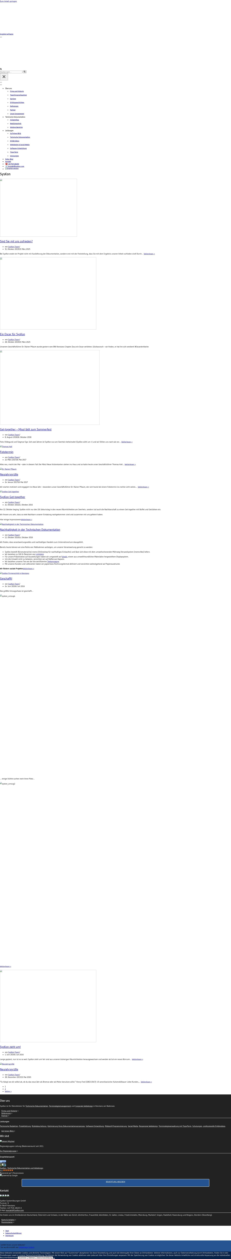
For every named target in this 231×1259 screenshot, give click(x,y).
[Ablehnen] (54, 1202)
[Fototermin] (6, 390)
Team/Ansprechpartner (18, 39)
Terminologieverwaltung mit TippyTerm (175, 1070)
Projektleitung (25, 1070)
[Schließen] (4, 20)
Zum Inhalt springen (8, 1)
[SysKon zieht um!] (48, 985)
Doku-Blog (9, 103)
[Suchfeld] (1, 13)
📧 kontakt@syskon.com (14, 111)
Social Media (133, 1070)
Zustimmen (22, 1202)
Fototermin (6, 396)
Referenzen (14, 50)
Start (7, 1175)
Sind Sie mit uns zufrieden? (16, 185)
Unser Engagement (17, 58)
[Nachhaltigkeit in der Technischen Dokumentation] (21, 468)
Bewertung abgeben (115, 1126)
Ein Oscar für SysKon (12, 278)
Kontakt (8, 106)
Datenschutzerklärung (13, 1177)
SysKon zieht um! (10, 991)
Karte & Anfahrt (8, 1164)
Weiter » (8, 1035)
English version (13, 113)
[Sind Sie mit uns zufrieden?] (38, 180)
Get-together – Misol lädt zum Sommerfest (25, 373)
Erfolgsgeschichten (17, 47)
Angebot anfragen (6, 6)
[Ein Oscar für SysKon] (48, 273)
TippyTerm (14, 96)
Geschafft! (6, 522)
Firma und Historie (17, 35)
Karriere (13, 43)
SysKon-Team (13, 191)
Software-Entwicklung (18, 93)
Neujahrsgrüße (9, 418)
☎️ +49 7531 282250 (12, 108)
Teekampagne (53, 505)
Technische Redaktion (9, 1070)
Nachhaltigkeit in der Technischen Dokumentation (30, 473)
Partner (13, 54)
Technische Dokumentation (20, 81)
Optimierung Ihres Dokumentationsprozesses (66, 1070)
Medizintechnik (15, 68)
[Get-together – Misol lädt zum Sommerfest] (49, 368)
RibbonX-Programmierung (116, 1070)
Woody (64, 501)
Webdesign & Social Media (19, 89)
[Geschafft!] (14, 517)
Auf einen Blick (15, 78)
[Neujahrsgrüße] (8, 413)
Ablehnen (31, 1202)
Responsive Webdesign (148, 1070)
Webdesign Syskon (26, 1191)
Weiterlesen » (149, 198)
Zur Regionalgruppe (8, 1095)
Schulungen (14, 100)
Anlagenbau (14, 64)
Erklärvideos (14, 85)
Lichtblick (40, 498)
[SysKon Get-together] (9, 435)
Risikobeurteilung (39, 1070)
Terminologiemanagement (60, 1050)
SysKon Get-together (12, 441)
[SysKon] (26, 3)
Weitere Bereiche (16, 71)
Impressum (9, 1180)
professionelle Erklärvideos (214, 1070)
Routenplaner (7, 1166)
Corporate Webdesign (84, 1050)
